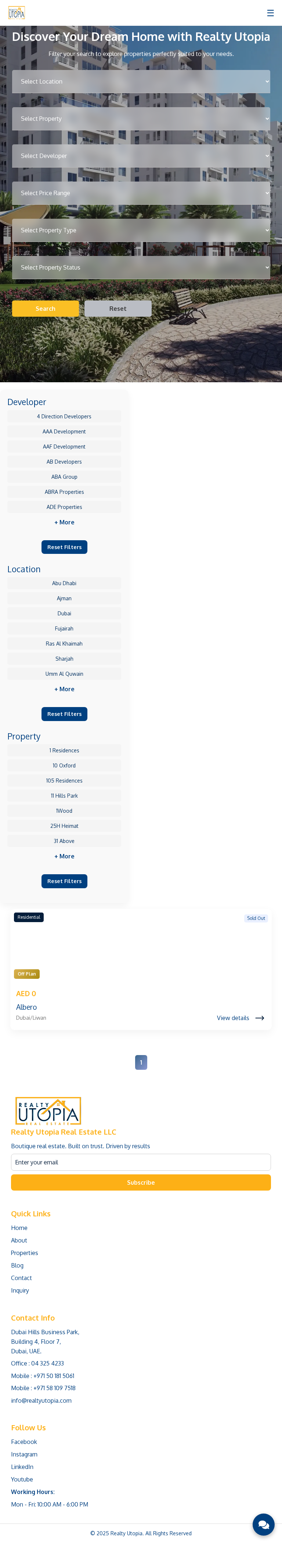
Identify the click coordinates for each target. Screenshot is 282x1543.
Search (45, 308)
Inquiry (20, 1290)
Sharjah (64, 658)
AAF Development (64, 446)
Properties (24, 1252)
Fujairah (64, 628)
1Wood (64, 811)
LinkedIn (22, 1466)
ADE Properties (64, 507)
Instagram (24, 1454)
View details (233, 1018)
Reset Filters (64, 547)
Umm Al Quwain (64, 674)
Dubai (64, 613)
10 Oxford (64, 765)
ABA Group (64, 477)
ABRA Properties (64, 492)
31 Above (64, 841)
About (19, 1240)
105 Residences (64, 780)
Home (19, 1227)
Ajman (64, 598)
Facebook (24, 1441)
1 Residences (64, 750)
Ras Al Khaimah (64, 643)
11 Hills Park (64, 795)
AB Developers (64, 461)
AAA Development (64, 431)
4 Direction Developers (64, 416)
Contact (21, 1278)
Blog (17, 1265)
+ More (64, 522)
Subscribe (141, 1182)
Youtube (22, 1479)
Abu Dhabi (64, 583)
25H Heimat (64, 826)
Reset (118, 308)
